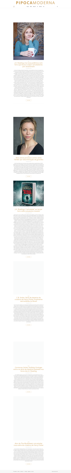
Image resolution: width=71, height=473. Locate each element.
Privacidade (15, 471)
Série (31, 6)
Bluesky (26, 471)
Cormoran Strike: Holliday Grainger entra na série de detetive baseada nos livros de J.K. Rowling (28, 369)
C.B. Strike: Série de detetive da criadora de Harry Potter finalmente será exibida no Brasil (29, 299)
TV (37, 6)
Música (40, 6)
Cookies (18, 471)
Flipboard (29, 471)
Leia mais (28, 100)
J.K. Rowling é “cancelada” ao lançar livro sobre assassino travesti (28, 210)
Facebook (21, 471)
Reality (34, 6)
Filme (28, 6)
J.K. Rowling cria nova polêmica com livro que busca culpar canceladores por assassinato (29, 65)
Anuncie (32, 471)
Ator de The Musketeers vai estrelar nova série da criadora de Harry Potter (28, 444)
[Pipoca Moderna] (14, 6)
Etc (43, 6)
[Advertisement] (35, 15)
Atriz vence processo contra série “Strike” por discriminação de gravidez (28, 159)
